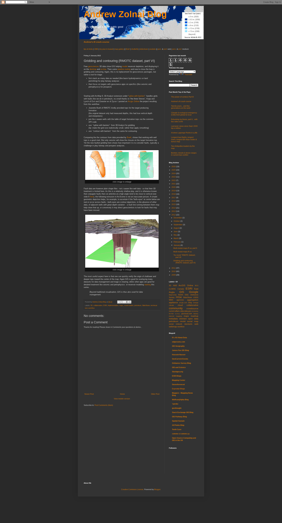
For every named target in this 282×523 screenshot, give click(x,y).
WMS (171, 300)
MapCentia (173, 295)
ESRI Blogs (176, 376)
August (177, 228)
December (178, 218)
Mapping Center (178, 380)
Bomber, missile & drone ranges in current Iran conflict (184, 154)
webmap (173, 326)
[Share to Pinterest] (129, 302)
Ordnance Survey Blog (181, 363)
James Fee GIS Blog (180, 350)
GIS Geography (178, 346)
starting (147, 284)
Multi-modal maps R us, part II (185, 248)
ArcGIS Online (186, 285)
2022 (174, 180)
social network (175, 324)
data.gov (187, 311)
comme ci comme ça (180, 434)
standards (188, 324)
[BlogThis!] (121, 302)
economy (195, 311)
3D (91, 305)
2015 (174, 204)
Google (193, 291)
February (177, 242)
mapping (179, 316)
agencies (180, 300)
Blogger (157, 489)
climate (171, 305)
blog (190, 303)
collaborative (97, 305)
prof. (165, 49)
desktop (93, 69)
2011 (174, 268)
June (176, 232)
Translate (188, 75)
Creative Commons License (132, 489)
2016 (174, 201)
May (175, 235)
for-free (177, 314)
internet (171, 316)
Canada (181, 289)
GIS (181, 291)
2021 (174, 184)
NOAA (180, 295)
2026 (174, 167)
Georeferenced (178, 384)
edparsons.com (178, 342)
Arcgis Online (133, 101)
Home (122, 394)
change (195, 302)
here (92, 197)
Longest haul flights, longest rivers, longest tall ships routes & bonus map (184, 139)
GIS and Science (179, 367)
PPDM (179, 297)
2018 (174, 194)
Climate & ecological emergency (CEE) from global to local (184, 114)
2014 (174, 208)
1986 (96, 49)
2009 (174, 275)
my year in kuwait (106, 49)
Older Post (155, 394)
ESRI (105, 305)
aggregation (192, 300)
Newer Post (89, 394)
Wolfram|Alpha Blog (180, 400)
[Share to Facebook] (127, 302)
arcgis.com (183, 302)
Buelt (129, 137)
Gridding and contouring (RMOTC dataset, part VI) (184, 262)
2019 (174, 191)
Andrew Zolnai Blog (125, 14)
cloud (180, 305)
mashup (194, 316)
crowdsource (192, 308)
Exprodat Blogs (178, 389)
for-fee (171, 314)
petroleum (137, 305)
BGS (196, 285)
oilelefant (183, 319)
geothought (176, 408)
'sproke (175, 404)
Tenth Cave (176, 429)
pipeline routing (124, 69)
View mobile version (122, 399)
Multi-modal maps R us (182, 252)
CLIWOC (172, 289)
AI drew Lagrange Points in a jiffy (184, 133)
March (176, 238)
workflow (91, 308)
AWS (175, 286)
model (124, 66)
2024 (174, 173)
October (177, 221)
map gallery (119, 49)
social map (192, 321)
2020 (174, 187)
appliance (173, 302)
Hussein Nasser (179, 355)
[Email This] (118, 302)
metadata (173, 318)
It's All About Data (179, 338)
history (195, 314)
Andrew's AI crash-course (96, 42)
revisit (183, 321)
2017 (174, 198)
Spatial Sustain (178, 421)
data (182, 311)
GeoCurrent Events (180, 359)
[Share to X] (124, 302)
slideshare (144, 49)
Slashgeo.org (177, 372)
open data (193, 318)
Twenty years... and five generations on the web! (180, 107)
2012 (174, 215)
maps (121, 305)
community (176, 308)
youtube (152, 49)
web (196, 324)
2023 (174, 177)
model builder (128, 305)
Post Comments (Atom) (104, 405)
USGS (195, 297)
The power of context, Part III (182, 97)
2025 (174, 170)
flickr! (128, 49)
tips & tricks (88, 49)
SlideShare (146, 305)
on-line (103, 69)
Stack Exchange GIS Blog (182, 412)
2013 (174, 211)
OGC (187, 295)
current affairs (174, 311)
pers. (160, 49)
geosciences (93, 66)
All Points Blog (178, 425)
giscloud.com (186, 314)
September (178, 225)
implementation (113, 305)
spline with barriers (137, 96)
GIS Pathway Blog (179, 417)
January (177, 245)
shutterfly (134, 49)
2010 (174, 271)
